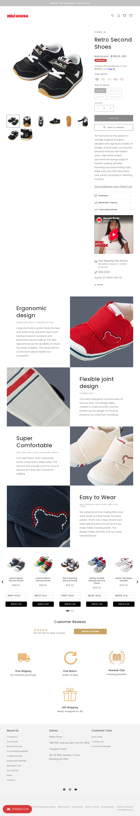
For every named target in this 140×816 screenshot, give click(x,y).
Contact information (125, 807)
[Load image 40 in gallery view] (68, 121)
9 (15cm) (100, 97)
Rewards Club (14, 765)
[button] (113, 16)
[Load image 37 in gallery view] (27, 121)
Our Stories (12, 770)
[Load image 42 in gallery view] (13, 135)
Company (12, 736)
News (9, 775)
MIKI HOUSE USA (32, 807)
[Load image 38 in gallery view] (41, 121)
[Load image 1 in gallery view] (13, 121)
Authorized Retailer (16, 760)
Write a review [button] (90, 631)
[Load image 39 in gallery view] (55, 121)
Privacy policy (77, 807)
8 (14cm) (100, 90)
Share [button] (100, 284)
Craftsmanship (15, 756)
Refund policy (63, 807)
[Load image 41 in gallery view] (82, 121)
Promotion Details (101, 746)
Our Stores (12, 741)
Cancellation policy (125, 810)
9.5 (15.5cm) (115, 97)
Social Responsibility (17, 751)
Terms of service (92, 807)
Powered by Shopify (48, 807)
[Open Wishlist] (125, 16)
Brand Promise (14, 746)
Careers (11, 780)
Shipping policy (107, 807)
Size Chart (104, 271)
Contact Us (97, 741)
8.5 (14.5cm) (115, 90)
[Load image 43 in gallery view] (27, 135)
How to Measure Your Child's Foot (113, 186)
